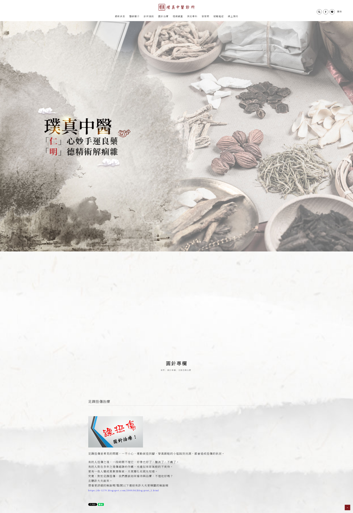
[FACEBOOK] (325, 11)
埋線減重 (178, 16)
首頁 (163, 370)
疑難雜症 (218, 16)
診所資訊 (149, 16)
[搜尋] (319, 11)
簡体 (339, 11)
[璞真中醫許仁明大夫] (176, 7)
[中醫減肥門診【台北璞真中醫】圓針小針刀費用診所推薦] (176, 136)
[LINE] (332, 11)
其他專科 (192, 16)
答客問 (205, 16)
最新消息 (120, 16)
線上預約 (233, 16)
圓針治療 (163, 16)
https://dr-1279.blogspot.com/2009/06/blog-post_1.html (123, 490)
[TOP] (347, 507)
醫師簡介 (134, 16)
